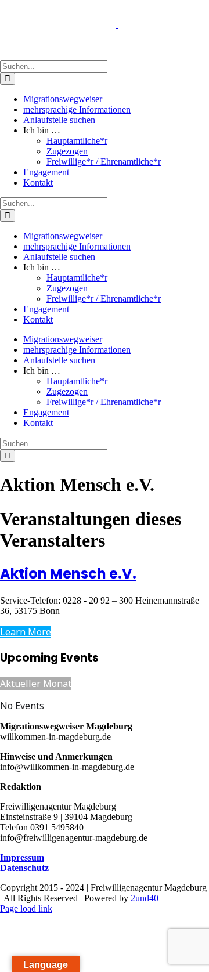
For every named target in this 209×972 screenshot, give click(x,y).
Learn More (25, 632)
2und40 (144, 898)
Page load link (26, 908)
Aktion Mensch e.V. (68, 573)
